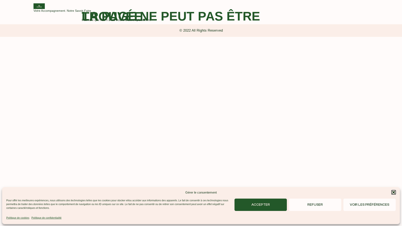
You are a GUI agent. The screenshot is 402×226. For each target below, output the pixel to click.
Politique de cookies (17, 217)
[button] (394, 192)
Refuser (315, 204)
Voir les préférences (369, 204)
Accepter (260, 204)
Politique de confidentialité (46, 217)
